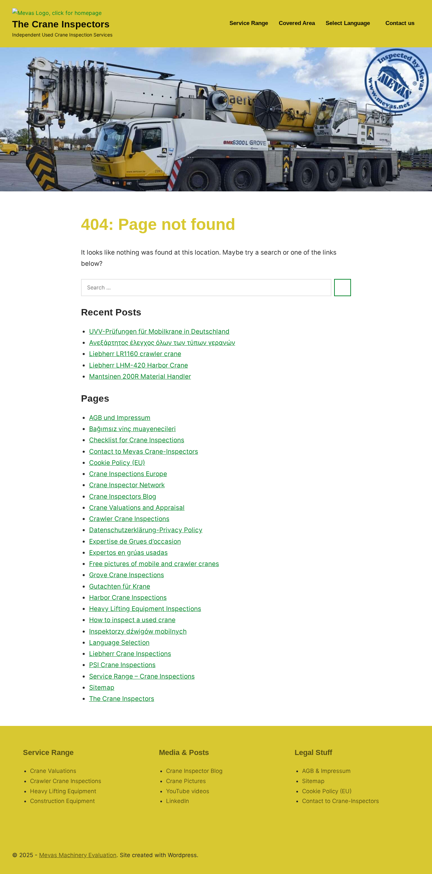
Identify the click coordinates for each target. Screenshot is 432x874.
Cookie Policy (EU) (117, 463)
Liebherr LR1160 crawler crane (135, 354)
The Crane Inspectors (61, 24)
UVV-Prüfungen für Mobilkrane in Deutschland (159, 331)
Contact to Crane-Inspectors (340, 801)
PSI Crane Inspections (122, 665)
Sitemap (101, 687)
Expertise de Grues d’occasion (135, 541)
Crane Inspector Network (127, 485)
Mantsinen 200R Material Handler (140, 376)
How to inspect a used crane (132, 620)
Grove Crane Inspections (126, 575)
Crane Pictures (186, 781)
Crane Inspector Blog (194, 770)
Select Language (348, 23)
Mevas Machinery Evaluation (77, 855)
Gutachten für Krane (119, 586)
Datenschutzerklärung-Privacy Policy (145, 530)
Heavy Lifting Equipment (63, 791)
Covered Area (297, 23)
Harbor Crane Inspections (128, 597)
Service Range (249, 23)
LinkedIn (177, 801)
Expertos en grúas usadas (128, 553)
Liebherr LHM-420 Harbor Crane (138, 365)
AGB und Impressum (120, 418)
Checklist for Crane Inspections (136, 440)
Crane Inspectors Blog (122, 496)
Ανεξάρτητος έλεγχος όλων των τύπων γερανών (162, 343)
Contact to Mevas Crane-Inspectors (143, 451)
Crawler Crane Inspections (129, 519)
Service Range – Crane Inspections (142, 676)
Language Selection (119, 642)
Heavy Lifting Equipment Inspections (145, 609)
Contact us (399, 23)
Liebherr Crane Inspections (130, 654)
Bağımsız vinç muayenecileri (132, 429)
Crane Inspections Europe (128, 474)
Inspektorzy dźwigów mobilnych (138, 631)
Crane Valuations (53, 770)
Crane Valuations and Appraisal (137, 508)
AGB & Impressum (326, 770)
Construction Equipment (62, 801)
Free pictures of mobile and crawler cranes (154, 564)
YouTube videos (187, 791)
